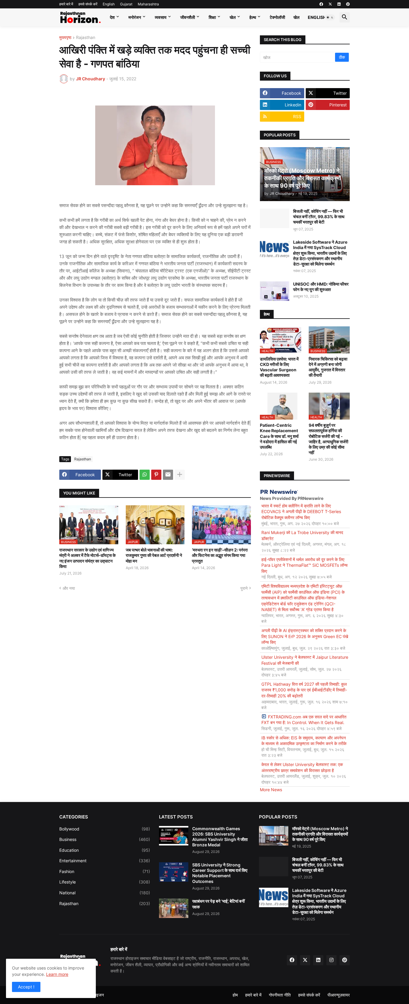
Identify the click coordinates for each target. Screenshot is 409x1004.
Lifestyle (104, 881)
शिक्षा (212, 17)
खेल (233, 17)
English (109, 4)
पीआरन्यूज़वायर (339, 994)
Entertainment (104, 860)
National (104, 892)
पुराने (244, 588)
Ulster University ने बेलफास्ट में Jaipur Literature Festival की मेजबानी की (304, 660)
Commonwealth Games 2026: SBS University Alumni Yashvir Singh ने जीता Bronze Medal (220, 837)
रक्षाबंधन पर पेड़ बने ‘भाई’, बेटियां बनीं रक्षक (218, 904)
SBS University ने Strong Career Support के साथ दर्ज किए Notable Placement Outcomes (219, 873)
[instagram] (331, 960)
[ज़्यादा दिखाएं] (180, 475)
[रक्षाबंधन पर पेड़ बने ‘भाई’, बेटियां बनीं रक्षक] (173, 908)
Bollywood (104, 828)
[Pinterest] (156, 475)
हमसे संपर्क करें (87, 4)
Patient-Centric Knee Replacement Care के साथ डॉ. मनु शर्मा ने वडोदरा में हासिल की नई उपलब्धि (279, 436)
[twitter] (330, 4)
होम (235, 994)
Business (104, 839)
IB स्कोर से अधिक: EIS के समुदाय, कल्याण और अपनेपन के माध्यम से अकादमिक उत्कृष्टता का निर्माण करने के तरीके (303, 740)
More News (271, 789)
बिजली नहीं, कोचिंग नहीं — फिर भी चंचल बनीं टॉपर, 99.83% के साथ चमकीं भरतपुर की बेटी (318, 216)
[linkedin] (339, 4)
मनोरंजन (134, 17)
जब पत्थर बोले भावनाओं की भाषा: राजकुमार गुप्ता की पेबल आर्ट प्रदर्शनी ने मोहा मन (154, 555)
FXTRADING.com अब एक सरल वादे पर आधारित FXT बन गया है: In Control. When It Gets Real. (303, 719)
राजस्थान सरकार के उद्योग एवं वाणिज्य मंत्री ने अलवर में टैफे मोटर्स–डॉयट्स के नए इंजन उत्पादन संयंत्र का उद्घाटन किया (87, 558)
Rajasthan (85, 37)
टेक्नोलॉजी (277, 17)
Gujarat (126, 4)
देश (112, 17)
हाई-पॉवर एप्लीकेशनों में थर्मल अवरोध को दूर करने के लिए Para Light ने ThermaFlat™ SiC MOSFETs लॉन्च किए (304, 565)
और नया (69, 588)
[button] (330, 17)
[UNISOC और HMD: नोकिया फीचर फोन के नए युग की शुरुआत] (274, 291)
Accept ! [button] (26, 986)
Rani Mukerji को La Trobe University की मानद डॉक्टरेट (302, 535)
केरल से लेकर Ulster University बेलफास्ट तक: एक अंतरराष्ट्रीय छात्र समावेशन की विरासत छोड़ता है (302, 767)
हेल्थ (252, 17)
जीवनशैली (187, 17)
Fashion (104, 871)
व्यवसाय (160, 17)
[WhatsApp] (145, 475)
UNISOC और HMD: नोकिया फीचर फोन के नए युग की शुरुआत (321, 286)
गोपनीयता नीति (280, 994)
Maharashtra (148, 4)
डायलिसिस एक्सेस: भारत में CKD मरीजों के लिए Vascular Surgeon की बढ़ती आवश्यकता (279, 367)
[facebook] (321, 4)
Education (104, 850)
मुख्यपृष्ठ (65, 37)
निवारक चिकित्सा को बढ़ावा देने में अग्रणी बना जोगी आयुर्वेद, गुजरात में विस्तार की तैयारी (328, 367)
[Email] (168, 475)
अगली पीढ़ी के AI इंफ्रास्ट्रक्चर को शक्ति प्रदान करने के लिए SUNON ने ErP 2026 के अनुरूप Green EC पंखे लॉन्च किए (304, 636)
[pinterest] (348, 4)
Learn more (57, 974)
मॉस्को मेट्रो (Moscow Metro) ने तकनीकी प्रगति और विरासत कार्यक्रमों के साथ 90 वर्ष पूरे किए (320, 834)
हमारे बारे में (66, 4)
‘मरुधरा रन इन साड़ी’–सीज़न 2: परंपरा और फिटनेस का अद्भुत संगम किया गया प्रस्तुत (220, 555)
